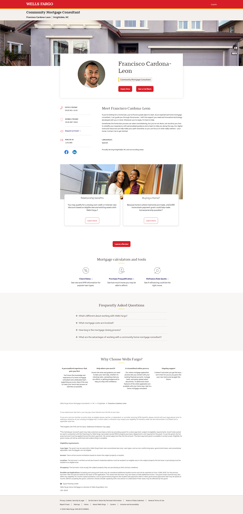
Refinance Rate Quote (156, 278)
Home (86, 504)
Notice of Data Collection (135, 500)
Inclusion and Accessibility (129, 504)
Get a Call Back (144, 89)
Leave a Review (121, 244)
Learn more (92, 220)
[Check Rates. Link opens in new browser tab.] (86, 272)
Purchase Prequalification (120, 278)
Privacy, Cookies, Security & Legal (72, 500)
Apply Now (125, 89)
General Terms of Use (156, 500)
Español (214, 4)
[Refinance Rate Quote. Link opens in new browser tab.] (157, 272)
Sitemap (77, 504)
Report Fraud (64, 504)
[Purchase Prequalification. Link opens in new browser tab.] (121, 272)
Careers (113, 504)
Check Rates (85, 278)
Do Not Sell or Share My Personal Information (105, 500)
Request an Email (72, 131)
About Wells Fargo (99, 504)
